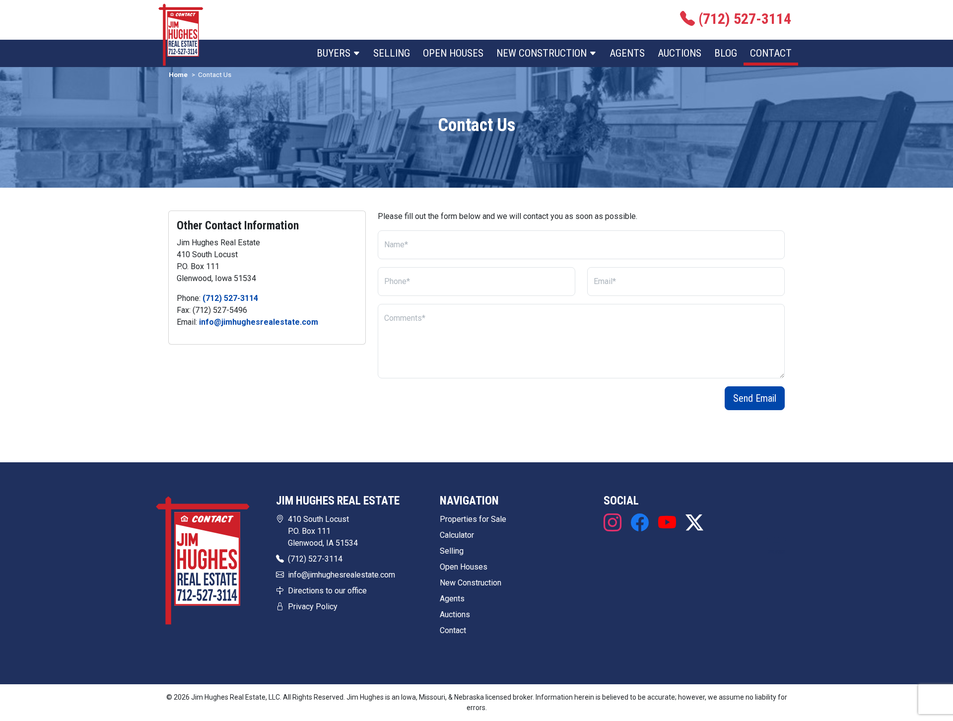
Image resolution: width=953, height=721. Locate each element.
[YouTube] (667, 523)
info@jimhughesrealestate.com (258, 322)
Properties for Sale (473, 519)
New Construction (470, 582)
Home (178, 74)
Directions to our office (327, 590)
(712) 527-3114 (230, 298)
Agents (627, 53)
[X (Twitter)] (692, 523)
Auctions (679, 53)
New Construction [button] (542, 53)
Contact (771, 53)
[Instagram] (615, 523)
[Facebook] (639, 523)
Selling (391, 53)
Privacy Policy (313, 606)
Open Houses (453, 53)
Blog (725, 53)
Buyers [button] (335, 53)
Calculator (457, 535)
